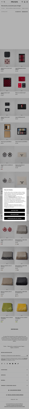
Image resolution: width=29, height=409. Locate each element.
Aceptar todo (14, 210)
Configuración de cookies (14, 218)
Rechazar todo (14, 214)
